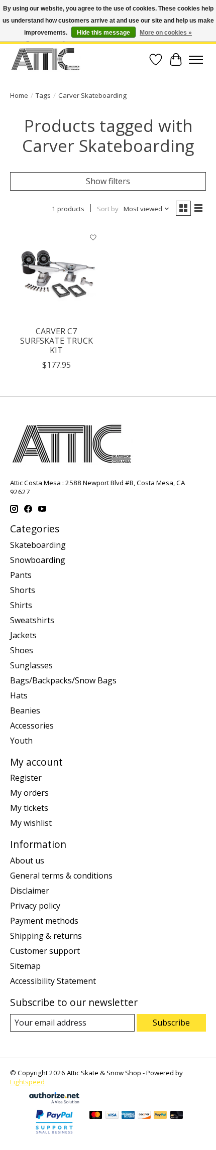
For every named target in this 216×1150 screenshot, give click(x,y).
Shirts (21, 605)
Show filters (108, 181)
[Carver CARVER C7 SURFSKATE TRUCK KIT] (56, 274)
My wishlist (31, 822)
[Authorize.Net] (54, 1100)
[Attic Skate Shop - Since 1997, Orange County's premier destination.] (45, 59)
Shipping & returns (46, 935)
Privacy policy (35, 905)
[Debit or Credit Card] (176, 1116)
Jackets (23, 635)
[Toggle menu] (196, 60)
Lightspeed (27, 1081)
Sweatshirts (32, 620)
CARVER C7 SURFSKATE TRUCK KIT (56, 341)
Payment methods (44, 920)
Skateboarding (38, 544)
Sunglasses (31, 665)
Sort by (108, 208)
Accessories (32, 725)
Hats (19, 695)
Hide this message (103, 32)
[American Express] (128, 1116)
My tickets (29, 807)
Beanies (25, 710)
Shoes (21, 650)
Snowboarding (37, 559)
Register (26, 777)
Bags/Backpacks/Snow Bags (63, 680)
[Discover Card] (144, 1116)
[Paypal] (54, 1134)
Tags (43, 95)
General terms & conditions (61, 875)
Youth (21, 740)
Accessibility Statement (53, 980)
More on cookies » (166, 32)
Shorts (22, 590)
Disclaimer (29, 890)
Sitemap (25, 965)
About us (27, 860)
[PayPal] (160, 1116)
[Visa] (112, 1116)
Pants (21, 575)
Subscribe (171, 1022)
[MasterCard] (95, 1116)
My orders (29, 792)
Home (19, 95)
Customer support (45, 950)
